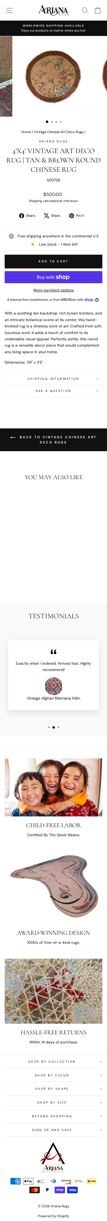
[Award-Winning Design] (53, 887)
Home (26, 132)
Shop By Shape (52, 1089)
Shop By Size (52, 1102)
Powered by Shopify (53, 1216)
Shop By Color (52, 1075)
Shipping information (53, 379)
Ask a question (53, 391)
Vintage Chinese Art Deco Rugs (58, 132)
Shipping (35, 201)
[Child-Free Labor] (53, 787)
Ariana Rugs (53, 141)
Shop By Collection (52, 1061)
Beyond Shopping (52, 1116)
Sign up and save (52, 1130)
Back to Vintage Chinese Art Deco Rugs (57, 440)
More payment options (53, 290)
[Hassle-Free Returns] (53, 991)
